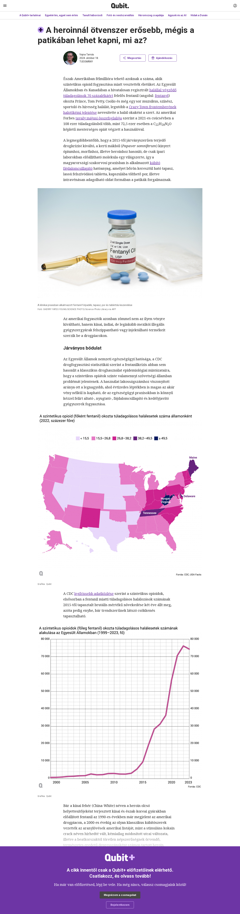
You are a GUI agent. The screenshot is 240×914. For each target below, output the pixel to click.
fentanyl (161, 95)
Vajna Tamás (86, 54)
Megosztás (134, 58)
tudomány (86, 61)
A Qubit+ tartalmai (30, 15)
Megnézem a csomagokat (120, 895)
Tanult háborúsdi (92, 15)
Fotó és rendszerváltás (120, 15)
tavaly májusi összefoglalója (99, 118)
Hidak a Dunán (199, 15)
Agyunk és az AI (177, 15)
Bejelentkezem (120, 904)
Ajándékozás (164, 58)
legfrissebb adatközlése (94, 593)
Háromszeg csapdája (151, 15)
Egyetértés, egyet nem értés (61, 15)
